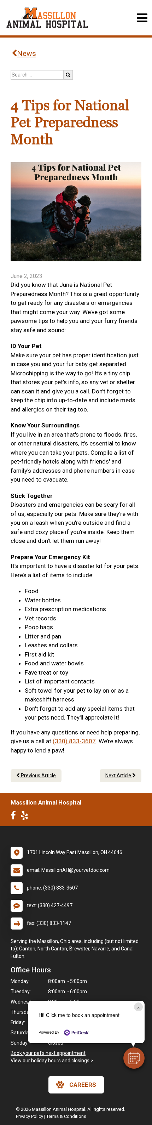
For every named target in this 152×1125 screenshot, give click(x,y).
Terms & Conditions (66, 1116)
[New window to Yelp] (26, 817)
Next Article (118, 775)
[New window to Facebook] (15, 817)
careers (82, 1084)
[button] (134, 1058)
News (26, 53)
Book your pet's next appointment (48, 1053)
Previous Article (38, 775)
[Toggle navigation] (142, 18)
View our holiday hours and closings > (52, 1060)
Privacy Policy (29, 1116)
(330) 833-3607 (74, 741)
